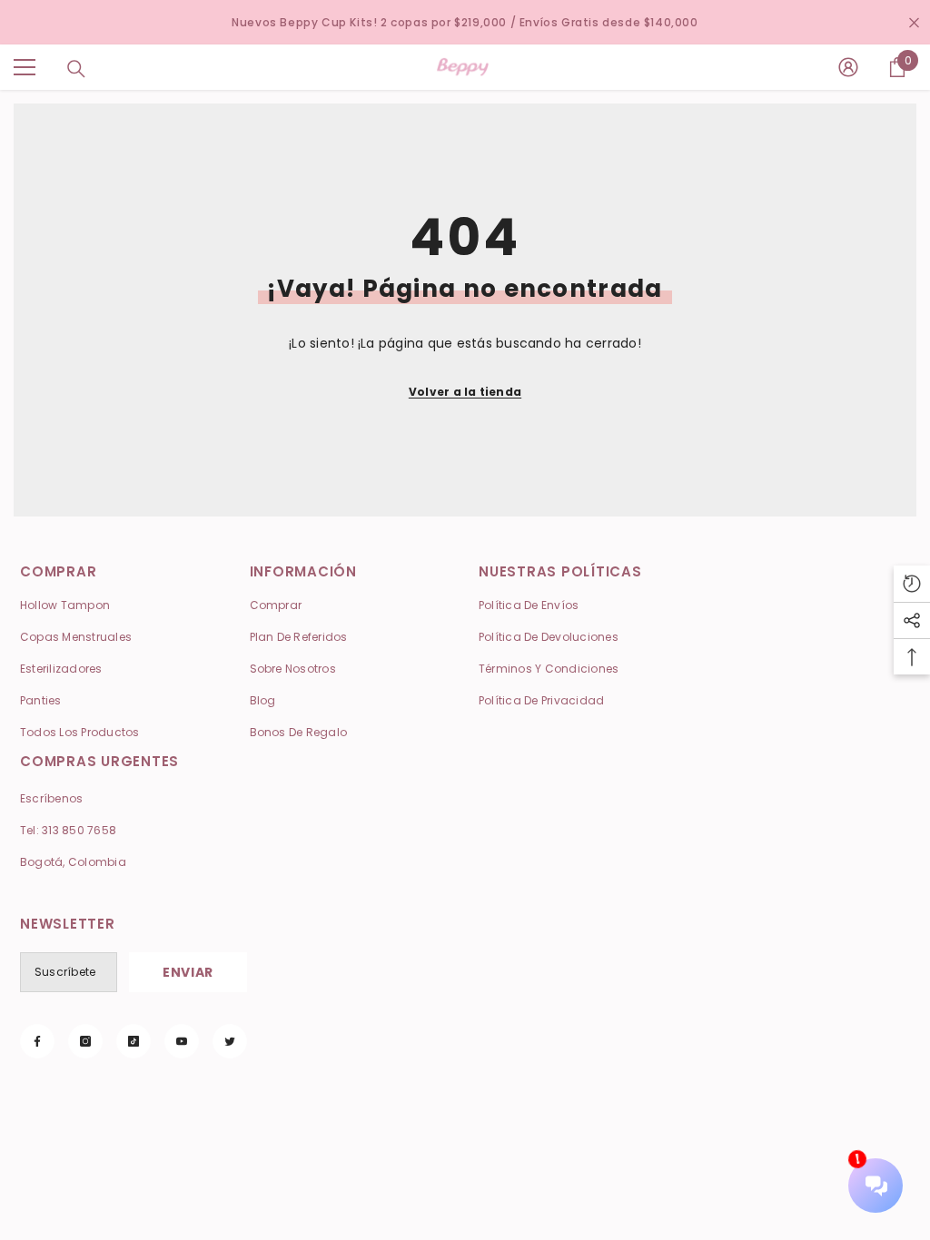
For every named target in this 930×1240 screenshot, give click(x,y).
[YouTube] (181, 1041)
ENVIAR (188, 972)
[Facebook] (37, 1041)
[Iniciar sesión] (848, 67)
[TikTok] (133, 1041)
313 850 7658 (79, 830)
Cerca (914, 22)
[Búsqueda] (76, 69)
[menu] (24, 67)
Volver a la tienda (465, 391)
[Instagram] (85, 1041)
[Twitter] (230, 1041)
